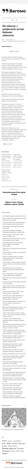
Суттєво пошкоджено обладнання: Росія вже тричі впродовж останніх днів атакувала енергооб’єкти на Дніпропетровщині (14, 373)
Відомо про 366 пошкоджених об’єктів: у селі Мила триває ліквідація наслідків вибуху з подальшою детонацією (14, 308)
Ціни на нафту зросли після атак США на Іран (14, 366)
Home (3, 39)
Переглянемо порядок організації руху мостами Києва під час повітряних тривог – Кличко (14, 269)
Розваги (13, 451)
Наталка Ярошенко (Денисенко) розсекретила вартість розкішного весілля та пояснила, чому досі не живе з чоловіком (14, 325)
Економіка (21, 443)
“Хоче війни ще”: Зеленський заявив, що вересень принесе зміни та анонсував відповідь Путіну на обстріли (13, 297)
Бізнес (4, 443)
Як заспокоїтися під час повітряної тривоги (13, 429)
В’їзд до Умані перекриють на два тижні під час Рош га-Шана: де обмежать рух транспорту (14, 302)
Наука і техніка (12, 446)
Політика (20, 448)
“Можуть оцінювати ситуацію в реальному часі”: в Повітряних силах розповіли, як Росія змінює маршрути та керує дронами (14, 331)
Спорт (22, 451)
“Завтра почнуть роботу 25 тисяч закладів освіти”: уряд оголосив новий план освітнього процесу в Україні (14, 314)
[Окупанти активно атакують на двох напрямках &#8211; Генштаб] (7, 175)
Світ (17, 451)
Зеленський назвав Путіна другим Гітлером (14, 193)
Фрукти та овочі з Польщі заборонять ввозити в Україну (14, 203)
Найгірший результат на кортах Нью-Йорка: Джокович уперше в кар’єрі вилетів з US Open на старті (14, 379)
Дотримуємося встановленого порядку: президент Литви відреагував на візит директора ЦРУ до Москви (13, 345)
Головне (14, 443)
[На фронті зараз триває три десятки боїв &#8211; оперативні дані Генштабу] (19, 161)
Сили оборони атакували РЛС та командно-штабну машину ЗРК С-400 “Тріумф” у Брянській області (14, 357)
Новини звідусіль (10, 39)
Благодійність (17, 441)
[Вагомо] (14, 11)
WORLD (4, 441)
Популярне (6, 451)
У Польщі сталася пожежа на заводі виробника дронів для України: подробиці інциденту (13, 320)
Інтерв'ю (10, 441)
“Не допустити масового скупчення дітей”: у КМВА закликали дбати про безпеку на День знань (14, 287)
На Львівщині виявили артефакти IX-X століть (14, 216)
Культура (4, 446)
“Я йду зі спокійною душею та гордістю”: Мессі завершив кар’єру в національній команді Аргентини (13, 258)
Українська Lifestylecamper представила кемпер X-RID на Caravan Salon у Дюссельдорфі (13, 244)
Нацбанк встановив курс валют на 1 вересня (14, 353)
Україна (4, 453)
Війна (9, 443)
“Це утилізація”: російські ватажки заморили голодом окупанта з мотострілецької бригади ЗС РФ (14, 263)
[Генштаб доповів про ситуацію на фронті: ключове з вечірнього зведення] (7, 161)
